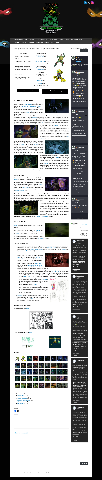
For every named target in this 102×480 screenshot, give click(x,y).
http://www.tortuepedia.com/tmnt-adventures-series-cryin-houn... (79, 134)
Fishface (57, 125)
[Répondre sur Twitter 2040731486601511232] (73, 211)
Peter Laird (39, 80)
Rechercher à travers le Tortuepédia (79, 48)
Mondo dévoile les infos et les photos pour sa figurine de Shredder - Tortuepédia (80, 384)
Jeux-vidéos (25, 42)
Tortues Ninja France (80, 241)
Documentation (39, 42)
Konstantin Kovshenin (46, 473)
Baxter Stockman (28, 104)
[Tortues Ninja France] (75, 224)
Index (52, 42)
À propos (57, 42)
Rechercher (84, 50)
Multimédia (31, 42)
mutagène (46, 163)
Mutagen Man (38, 263)
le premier (31, 270)
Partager (75, 270)
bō (42, 122)
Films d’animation (44, 39)
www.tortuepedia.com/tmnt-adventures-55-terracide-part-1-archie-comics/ (80, 432)
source (35, 284)
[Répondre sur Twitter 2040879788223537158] (73, 105)
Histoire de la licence (18, 39)
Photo (76, 266)
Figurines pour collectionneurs (66, 39)
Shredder (57, 157)
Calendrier (46, 42)
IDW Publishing (55, 271)
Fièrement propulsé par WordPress (22, 473)
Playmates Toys (53, 39)
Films (37, 39)
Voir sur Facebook (76, 269)
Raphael (37, 246)
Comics (26, 39)
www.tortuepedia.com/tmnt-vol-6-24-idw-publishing (79, 332)
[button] (41, 320)
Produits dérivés (78, 39)
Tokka (30, 332)
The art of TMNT (27, 276)
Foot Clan (35, 144)
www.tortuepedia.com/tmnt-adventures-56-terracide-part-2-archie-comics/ (80, 262)
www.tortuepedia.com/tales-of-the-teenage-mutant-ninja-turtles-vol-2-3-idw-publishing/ (80, 342)
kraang (27, 112)
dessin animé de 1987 (46, 246)
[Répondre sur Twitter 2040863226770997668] (73, 141)
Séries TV (32, 39)
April (15, 189)
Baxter (18, 257)
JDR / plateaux (17, 42)
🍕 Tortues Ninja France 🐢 (79, 72)
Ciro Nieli (40, 83)
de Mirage (51, 247)
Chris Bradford (21, 144)
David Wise (39, 82)
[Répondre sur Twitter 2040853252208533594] (73, 193)
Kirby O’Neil (26, 187)
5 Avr (76, 75)
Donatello (66, 119)
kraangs (16, 179)
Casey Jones (60, 205)
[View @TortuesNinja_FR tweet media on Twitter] (80, 207)
